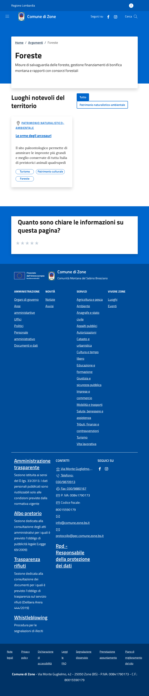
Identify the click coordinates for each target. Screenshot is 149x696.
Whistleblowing (30, 617)
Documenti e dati (26, 345)
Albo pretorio (28, 513)
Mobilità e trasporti (89, 404)
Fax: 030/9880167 (73, 488)
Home (19, 42)
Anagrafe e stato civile (88, 316)
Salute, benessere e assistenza (90, 414)
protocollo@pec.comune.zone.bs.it (74, 535)
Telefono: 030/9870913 (65, 478)
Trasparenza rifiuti (27, 562)
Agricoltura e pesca (90, 299)
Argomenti (35, 42)
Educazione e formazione (86, 368)
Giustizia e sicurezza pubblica (89, 381)
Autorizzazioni (86, 332)
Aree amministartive (24, 309)
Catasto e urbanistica (84, 342)
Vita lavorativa (86, 443)
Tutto (83, 97)
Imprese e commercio (84, 394)
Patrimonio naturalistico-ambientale (102, 105)
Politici (18, 325)
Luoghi (112, 299)
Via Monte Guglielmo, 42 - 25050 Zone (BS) (76, 468)
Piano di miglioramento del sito (133, 657)
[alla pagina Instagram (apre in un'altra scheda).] (114, 16)
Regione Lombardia (23, 5)
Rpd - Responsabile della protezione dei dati (73, 555)
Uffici (17, 319)
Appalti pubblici (87, 325)
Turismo (82, 437)
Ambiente (83, 306)
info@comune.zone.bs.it (73, 522)
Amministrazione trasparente (32, 464)
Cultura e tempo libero (88, 355)
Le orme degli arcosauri (33, 135)
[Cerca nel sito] (135, 16)
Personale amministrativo (24, 335)
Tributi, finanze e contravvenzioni (88, 427)
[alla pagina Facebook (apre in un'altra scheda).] (106, 16)
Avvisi (49, 306)
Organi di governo (26, 299)
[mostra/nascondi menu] (7, 16)
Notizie (50, 299)
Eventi (112, 306)
